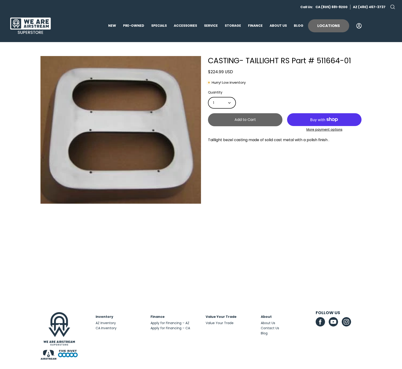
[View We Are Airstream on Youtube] (333, 321)
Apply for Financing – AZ (170, 323)
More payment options (324, 129)
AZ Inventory (106, 323)
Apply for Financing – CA (170, 328)
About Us (268, 323)
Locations (328, 25)
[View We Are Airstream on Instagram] (346, 321)
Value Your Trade (220, 323)
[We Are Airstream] (30, 25)
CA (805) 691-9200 (331, 7)
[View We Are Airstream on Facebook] (320, 321)
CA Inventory (106, 328)
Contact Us (270, 328)
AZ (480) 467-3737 (369, 7)
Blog (264, 333)
